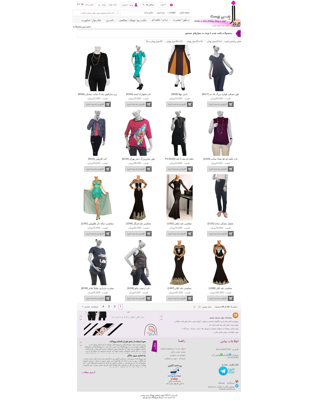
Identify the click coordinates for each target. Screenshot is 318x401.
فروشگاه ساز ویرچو (150, 397)
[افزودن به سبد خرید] (220, 104)
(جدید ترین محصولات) (82, 26)
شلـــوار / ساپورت (91, 20)
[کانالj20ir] (227, 375)
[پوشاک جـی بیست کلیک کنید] (236, 387)
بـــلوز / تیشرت (181, 19)
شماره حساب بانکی (178, 352)
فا (82, 4)
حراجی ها (148, 4)
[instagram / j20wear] (236, 383)
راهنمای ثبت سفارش (178, 355)
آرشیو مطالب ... (87, 372)
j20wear (221, 383)
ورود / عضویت (127, 5)
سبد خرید (161, 12)
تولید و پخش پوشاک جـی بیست (152, 395)
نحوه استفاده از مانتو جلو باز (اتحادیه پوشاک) (128, 341)
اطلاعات (172, 12)
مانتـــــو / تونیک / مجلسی (132, 20)
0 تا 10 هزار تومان (214, 41)
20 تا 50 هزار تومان (174, 41)
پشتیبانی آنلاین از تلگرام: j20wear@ (221, 387)
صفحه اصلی (184, 12)
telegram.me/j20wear (227, 389)
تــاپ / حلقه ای (160, 19)
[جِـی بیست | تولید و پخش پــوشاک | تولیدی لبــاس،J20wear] (216, 1)
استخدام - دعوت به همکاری (175, 358)
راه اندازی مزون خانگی (136, 355)
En (78, 4)
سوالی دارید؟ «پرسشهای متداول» (173, 349)
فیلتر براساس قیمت (232, 41)
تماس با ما (148, 12)
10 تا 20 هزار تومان (195, 41)
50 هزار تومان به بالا (154, 41)
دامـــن (110, 20)
